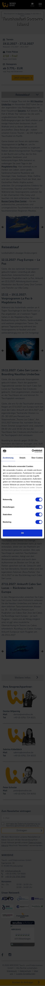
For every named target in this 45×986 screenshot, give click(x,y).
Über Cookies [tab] (37, 458)
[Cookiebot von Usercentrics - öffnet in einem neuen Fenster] (32, 451)
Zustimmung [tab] (8, 458)
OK (22, 533)
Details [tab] (22, 458)
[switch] (38, 507)
